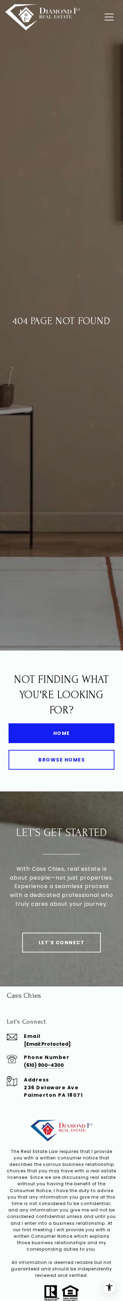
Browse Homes (61, 759)
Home (61, 733)
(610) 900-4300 (44, 1065)
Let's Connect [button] (62, 942)
